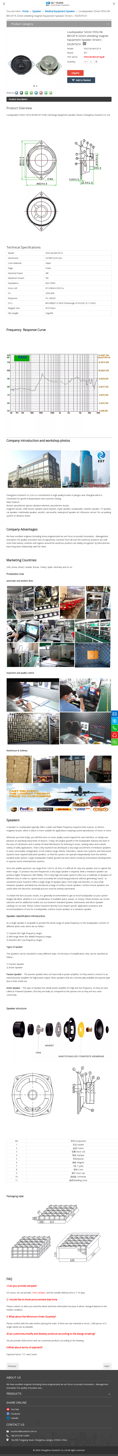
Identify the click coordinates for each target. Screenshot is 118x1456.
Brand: (70, 52)
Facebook (15, 1413)
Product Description (18, 99)
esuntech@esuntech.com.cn (24, 1431)
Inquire (75, 73)
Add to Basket (83, 80)
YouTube (15, 1409)
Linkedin (14, 1418)
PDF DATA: (72, 57)
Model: (70, 48)
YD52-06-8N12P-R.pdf (94, 57)
